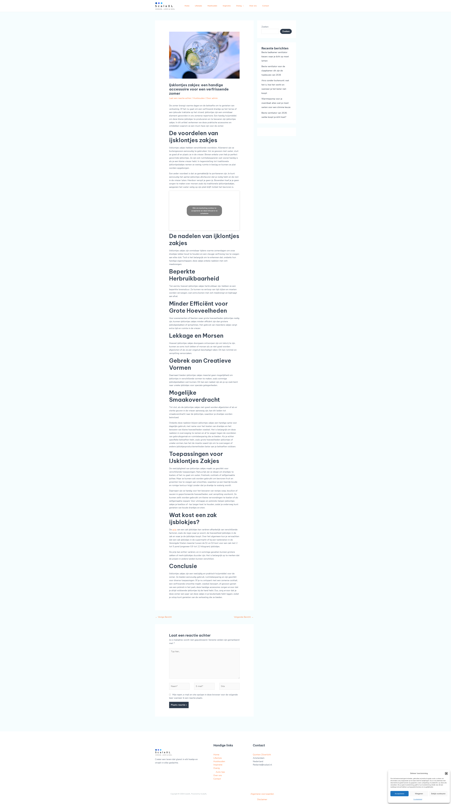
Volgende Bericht (243, 617)
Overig (239, 6)
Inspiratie (227, 6)
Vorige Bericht (163, 617)
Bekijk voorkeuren (438, 794)
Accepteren (399, 794)
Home (187, 6)
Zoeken (264, 26)
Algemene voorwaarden (262, 794)
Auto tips (220, 772)
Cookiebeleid (417, 799)
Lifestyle (198, 6)
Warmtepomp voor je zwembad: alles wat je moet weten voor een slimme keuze (275, 103)
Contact (265, 6)
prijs (174, 529)
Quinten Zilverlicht (262, 754)
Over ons (253, 6)
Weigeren (419, 794)
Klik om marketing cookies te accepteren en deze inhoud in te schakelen (204, 210)
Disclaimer (262, 799)
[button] (446, 773)
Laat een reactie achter (180, 98)
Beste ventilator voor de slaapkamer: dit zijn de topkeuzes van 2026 (273, 70)
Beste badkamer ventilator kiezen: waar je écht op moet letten (275, 56)
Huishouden (212, 6)
